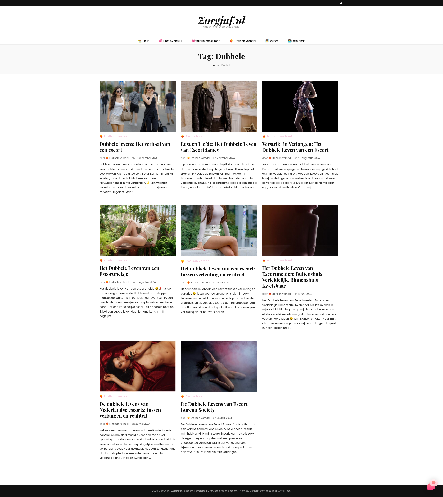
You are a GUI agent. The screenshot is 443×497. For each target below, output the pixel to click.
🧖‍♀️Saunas (271, 41)
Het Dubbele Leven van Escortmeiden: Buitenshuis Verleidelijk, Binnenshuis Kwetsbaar (292, 277)
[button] (432, 485)
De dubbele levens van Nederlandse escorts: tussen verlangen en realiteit (130, 410)
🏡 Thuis (143, 41)
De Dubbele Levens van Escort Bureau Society (214, 407)
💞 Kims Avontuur (170, 41)
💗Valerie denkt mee (206, 41)
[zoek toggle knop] (341, 3)
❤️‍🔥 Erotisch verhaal (243, 41)
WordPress (284, 491)
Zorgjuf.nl (221, 20)
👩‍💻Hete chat (296, 41)
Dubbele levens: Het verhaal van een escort (135, 147)
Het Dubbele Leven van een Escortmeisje (129, 271)
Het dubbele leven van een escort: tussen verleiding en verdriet (218, 271)
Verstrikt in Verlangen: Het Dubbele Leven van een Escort (295, 147)
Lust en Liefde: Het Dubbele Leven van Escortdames (218, 147)
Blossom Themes (238, 491)
